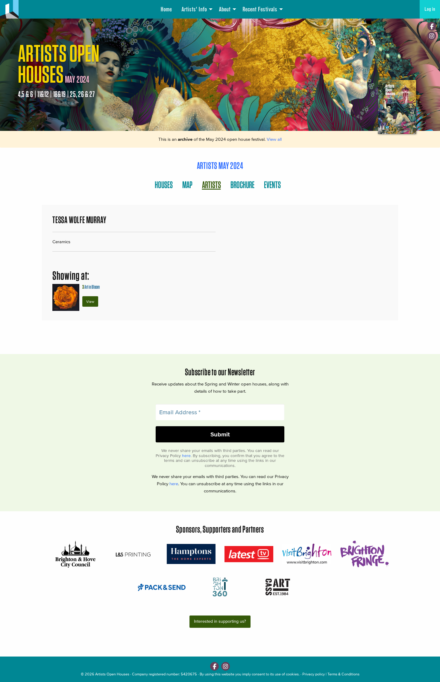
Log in (429, 9)
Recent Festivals (259, 9)
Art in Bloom (91, 287)
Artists (211, 184)
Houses (164, 184)
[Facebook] (431, 26)
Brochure (242, 184)
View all (274, 139)
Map (187, 184)
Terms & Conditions (343, 674)
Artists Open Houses (112, 674)
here (186, 455)
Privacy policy (313, 674)
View (90, 301)
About (224, 9)
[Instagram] (431, 35)
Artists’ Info (194, 9)
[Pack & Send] (162, 587)
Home (166, 9)
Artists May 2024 (220, 165)
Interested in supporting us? (220, 621)
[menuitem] (166, 9)
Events (272, 184)
